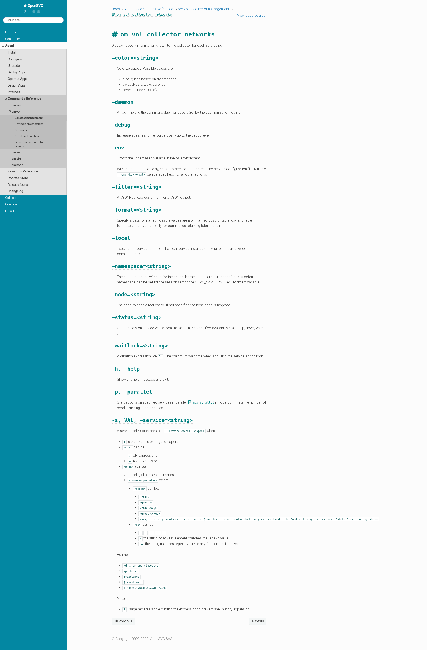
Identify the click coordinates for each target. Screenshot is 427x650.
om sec (16, 152)
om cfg (16, 158)
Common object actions (29, 123)
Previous (125, 621)
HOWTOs (11, 211)
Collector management (29, 117)
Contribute (12, 39)
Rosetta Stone (18, 178)
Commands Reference (24, 99)
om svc (16, 105)
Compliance (22, 130)
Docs (116, 9)
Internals (14, 92)
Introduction (13, 32)
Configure (15, 59)
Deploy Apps (17, 72)
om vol (16, 111)
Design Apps (17, 85)
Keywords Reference (23, 171)
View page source (251, 15)
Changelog (15, 191)
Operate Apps (18, 79)
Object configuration (27, 136)
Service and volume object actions (30, 144)
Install (12, 53)
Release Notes (18, 185)
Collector (11, 198)
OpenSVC (35, 6)
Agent (9, 46)
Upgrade (14, 66)
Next (256, 621)
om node (17, 165)
